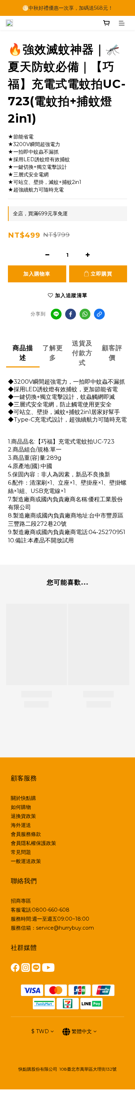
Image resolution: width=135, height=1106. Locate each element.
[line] (56, 314)
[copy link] (99, 314)
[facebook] (70, 314)
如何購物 (21, 807)
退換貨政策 (23, 816)
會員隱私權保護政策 (33, 843)
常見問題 (21, 852)
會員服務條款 (26, 834)
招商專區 (21, 901)
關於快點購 (23, 798)
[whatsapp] (85, 314)
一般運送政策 (26, 861)
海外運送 (21, 825)
